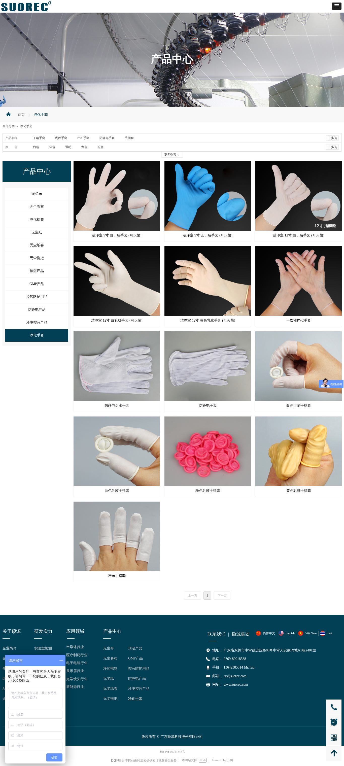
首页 (21, 115)
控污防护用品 (36, 297)
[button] (336, 6)
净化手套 (37, 335)
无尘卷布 (37, 206)
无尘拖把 (37, 258)
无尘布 (36, 194)
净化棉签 (37, 219)
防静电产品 (37, 309)
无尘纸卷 (37, 245)
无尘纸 (36, 232)
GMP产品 (36, 284)
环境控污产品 (36, 322)
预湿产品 (37, 271)
